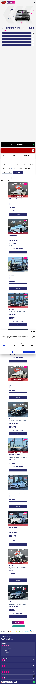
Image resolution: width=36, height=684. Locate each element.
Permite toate (29, 351)
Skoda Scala (12, 491)
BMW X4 (11, 418)
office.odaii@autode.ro (8, 654)
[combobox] (7, 157)
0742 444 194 (6, 652)
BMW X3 (11, 382)
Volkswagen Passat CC (15, 199)
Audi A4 (11, 601)
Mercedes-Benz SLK (14, 454)
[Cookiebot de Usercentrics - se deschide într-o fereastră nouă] (31, 331)
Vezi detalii (18, 214)
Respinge (6, 351)
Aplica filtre (18, 172)
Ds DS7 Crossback (14, 273)
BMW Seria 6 (12, 309)
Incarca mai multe (17, 622)
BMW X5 (11, 565)
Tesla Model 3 (13, 235)
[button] (18, 644)
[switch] (13, 345)
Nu (9, 172)
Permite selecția (18, 351)
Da (4, 172)
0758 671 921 (6, 650)
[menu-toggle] (34, 2)
